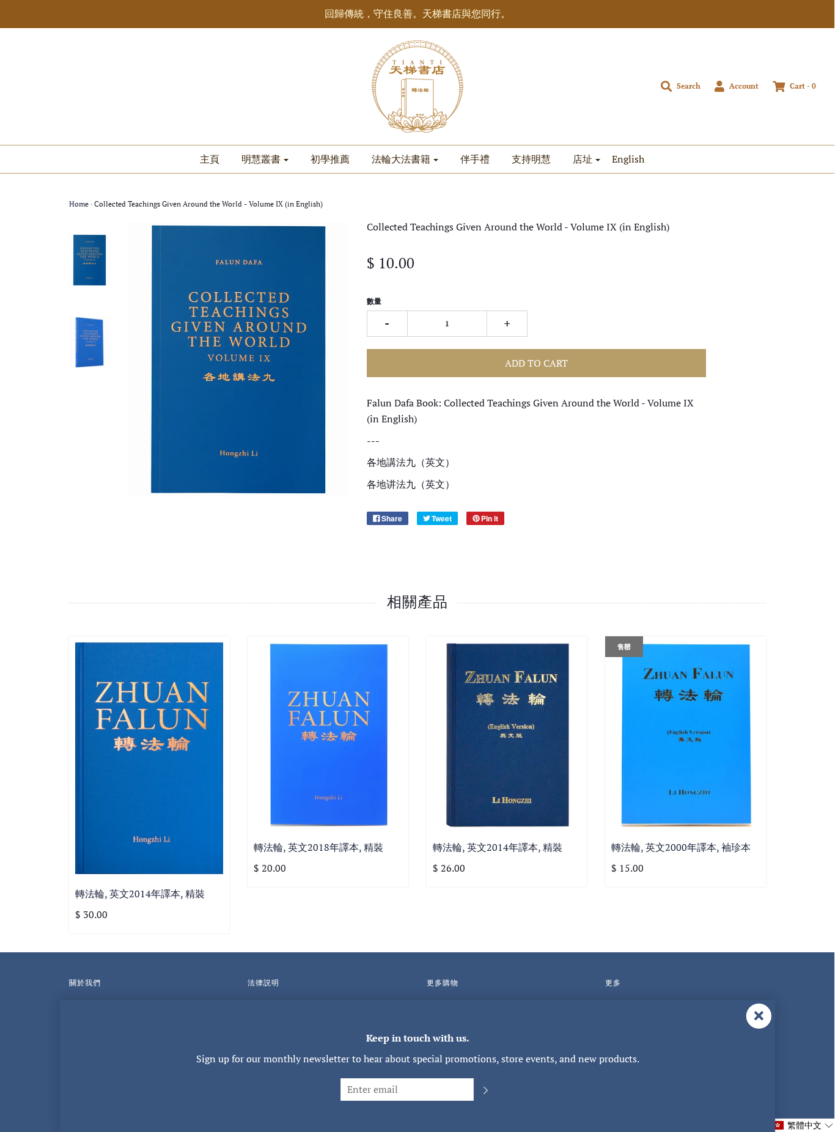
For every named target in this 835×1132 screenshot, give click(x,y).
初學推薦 (330, 159)
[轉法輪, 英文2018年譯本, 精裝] (328, 735)
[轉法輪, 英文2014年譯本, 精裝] (149, 758)
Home (79, 203)
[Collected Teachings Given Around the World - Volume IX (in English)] (90, 259)
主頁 (209, 159)
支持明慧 (531, 159)
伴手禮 (475, 159)
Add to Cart (536, 363)
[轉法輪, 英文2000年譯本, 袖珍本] (685, 735)
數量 (374, 301)
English (628, 159)
